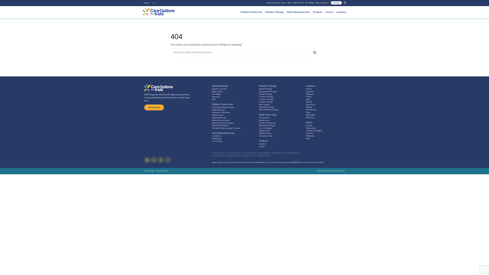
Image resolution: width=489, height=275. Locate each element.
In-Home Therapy (266, 97)
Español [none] (155, 3)
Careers (329, 12)
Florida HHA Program (220, 125)
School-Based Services (298, 12)
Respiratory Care (218, 110)
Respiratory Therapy (267, 125)
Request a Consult (219, 89)
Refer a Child (298, 3)
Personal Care (264, 118)
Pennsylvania (311, 110)
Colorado (309, 92)
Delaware (309, 94)
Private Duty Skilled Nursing (223, 107)
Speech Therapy (265, 89)
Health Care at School (220, 120)
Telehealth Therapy (266, 107)
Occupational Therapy (267, 92)
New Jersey (310, 105)
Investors (309, 133)
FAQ (213, 99)
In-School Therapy (266, 99)
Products (317, 12)
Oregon (309, 107)
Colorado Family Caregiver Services (226, 128)
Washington (310, 115)
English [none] (146, 3)
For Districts (217, 136)
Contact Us (154, 107)
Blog (289, 3)
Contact (336, 3)
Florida (308, 97)
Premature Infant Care (221, 112)
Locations (341, 12)
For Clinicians (217, 141)
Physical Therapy (265, 94)
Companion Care (266, 136)
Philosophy (310, 136)
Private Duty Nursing (267, 123)
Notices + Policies (162, 171)
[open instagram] (168, 160)
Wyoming (310, 118)
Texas (308, 112)
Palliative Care (217, 115)
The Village (309, 3)
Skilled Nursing (265, 133)
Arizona (309, 89)
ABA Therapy (264, 105)
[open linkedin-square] (154, 160)
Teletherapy (216, 139)
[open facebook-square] (147, 160)
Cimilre (262, 146)
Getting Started (273, 3)
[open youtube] (161, 160)
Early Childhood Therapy (269, 110)
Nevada (309, 102)
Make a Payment (322, 3)
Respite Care (264, 120)
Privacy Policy (149, 171)
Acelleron (263, 144)
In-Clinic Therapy (266, 102)
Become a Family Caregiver (223, 123)
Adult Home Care (268, 115)
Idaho (308, 99)
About (283, 3)
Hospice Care (264, 131)
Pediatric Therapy (274, 12)
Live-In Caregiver (266, 128)
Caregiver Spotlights (314, 131)
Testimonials (311, 128)
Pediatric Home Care (251, 12)
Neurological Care (219, 118)
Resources (216, 97)
